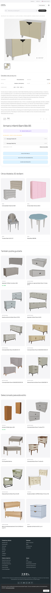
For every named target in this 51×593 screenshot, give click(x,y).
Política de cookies (10, 588)
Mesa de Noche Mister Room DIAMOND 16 (37, 382)
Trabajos (4, 553)
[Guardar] (40, 119)
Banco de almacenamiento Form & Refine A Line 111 (12, 527)
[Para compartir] (46, 119)
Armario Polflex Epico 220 (8, 427)
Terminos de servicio (31, 565)
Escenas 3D (4, 544)
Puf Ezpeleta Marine (7, 461)
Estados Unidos (46, 1)
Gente (3, 551)
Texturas (4, 546)
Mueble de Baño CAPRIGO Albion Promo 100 (38, 494)
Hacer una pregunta (25, 162)
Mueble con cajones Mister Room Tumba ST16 (37, 283)
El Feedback (29, 562)
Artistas (4, 550)
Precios (3, 555)
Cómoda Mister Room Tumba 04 (35, 461)
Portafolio (28, 548)
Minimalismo (21, 83)
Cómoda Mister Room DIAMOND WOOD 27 (37, 350)
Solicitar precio (25, 153)
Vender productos (6, 562)
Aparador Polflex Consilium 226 (10, 283)
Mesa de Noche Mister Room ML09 (10, 494)
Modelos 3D (4, 542)
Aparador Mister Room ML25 (34, 317)
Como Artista (5, 567)
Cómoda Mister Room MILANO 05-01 (11, 350)
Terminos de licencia (31, 567)
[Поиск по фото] (37, 11)
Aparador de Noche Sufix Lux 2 (34, 526)
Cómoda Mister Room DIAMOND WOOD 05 (12, 382)
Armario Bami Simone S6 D (33, 205)
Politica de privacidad (31, 563)
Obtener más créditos (44, 146)
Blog (27, 544)
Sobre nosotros (29, 542)
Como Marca (5, 565)
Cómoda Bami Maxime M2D (9, 205)
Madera (48, 79)
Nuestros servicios (6, 560)
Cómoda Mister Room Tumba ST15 (35, 427)
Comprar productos (6, 563)
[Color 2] (49, 83)
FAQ (27, 560)
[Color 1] (47, 83)
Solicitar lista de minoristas (25, 157)
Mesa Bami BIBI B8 (31, 238)
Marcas (3, 548)
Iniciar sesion (42, 5)
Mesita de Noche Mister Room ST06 (11, 317)
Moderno (16, 83)
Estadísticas (29, 546)
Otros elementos (20, 79)
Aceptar (46, 590)
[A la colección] (43, 119)
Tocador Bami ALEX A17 (7, 238)
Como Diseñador (6, 569)
